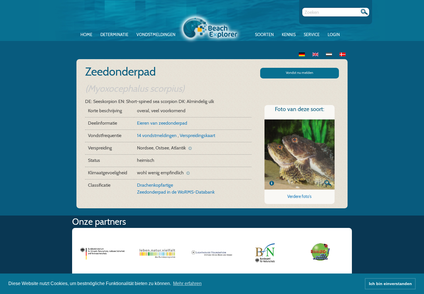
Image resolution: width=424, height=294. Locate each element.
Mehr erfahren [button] (187, 283)
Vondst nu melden (299, 72)
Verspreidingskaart (197, 135)
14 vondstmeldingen (157, 135)
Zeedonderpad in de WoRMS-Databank (176, 192)
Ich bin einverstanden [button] (390, 283)
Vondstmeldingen (155, 34)
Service (312, 34)
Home (86, 34)
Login (334, 34)
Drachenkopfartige (155, 185)
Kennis (289, 34)
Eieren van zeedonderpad (162, 123)
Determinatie (114, 34)
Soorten (264, 34)
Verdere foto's (299, 196)
